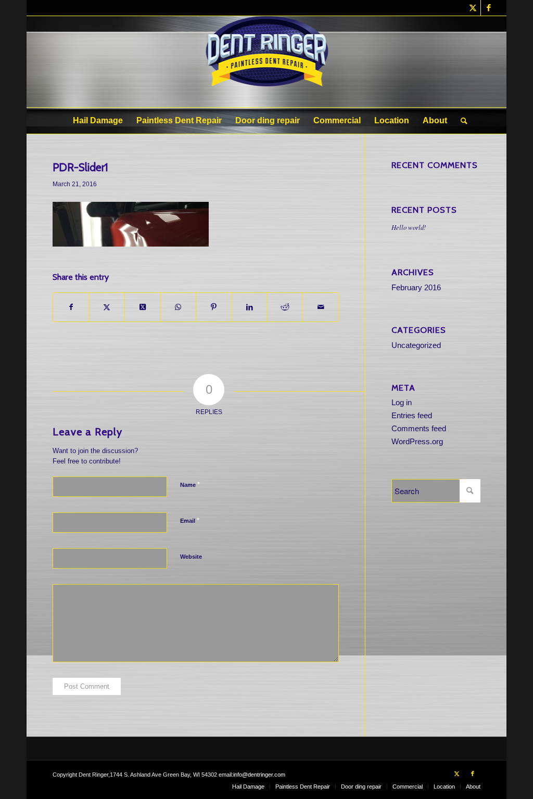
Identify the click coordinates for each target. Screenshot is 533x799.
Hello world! (408, 227)
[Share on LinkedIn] (249, 307)
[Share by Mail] (320, 307)
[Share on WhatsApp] (178, 307)
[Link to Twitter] (472, 8)
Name (190, 484)
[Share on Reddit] (285, 307)
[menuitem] (98, 121)
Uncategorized (416, 345)
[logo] (266, 61)
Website (191, 556)
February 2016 (416, 287)
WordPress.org (417, 441)
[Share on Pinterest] (213, 307)
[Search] (460, 121)
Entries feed (411, 415)
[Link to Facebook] (489, 8)
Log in (401, 402)
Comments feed (418, 428)
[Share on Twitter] (107, 307)
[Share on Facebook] (70, 307)
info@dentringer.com (259, 774)
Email (189, 520)
